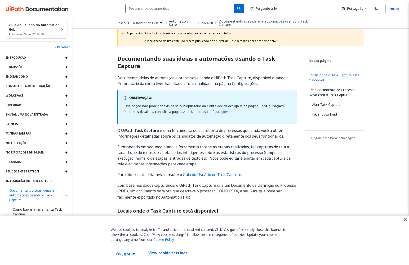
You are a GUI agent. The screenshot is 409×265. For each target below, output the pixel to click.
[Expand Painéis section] (66, 124)
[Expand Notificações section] (66, 143)
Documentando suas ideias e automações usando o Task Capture (31, 195)
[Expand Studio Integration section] (66, 171)
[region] (204, 240)
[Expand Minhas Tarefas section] (66, 133)
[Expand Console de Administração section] (66, 86)
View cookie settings (167, 253)
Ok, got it (125, 254)
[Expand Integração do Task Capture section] (66, 181)
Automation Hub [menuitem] (145, 23)
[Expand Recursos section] (66, 162)
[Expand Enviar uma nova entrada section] (66, 114)
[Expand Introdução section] (66, 58)
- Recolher (62, 47)
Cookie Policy (163, 239)
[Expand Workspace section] (66, 95)
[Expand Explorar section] (66, 105)
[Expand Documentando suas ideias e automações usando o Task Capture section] (66, 195)
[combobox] (181, 8)
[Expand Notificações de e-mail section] (66, 152)
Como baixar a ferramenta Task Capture (37, 212)
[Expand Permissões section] (66, 67)
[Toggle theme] (376, 8)
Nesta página (320, 60)
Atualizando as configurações (206, 111)
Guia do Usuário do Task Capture (212, 174)
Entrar (394, 8)
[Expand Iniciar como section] (66, 76)
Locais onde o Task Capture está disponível (167, 211)
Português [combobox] (352, 8)
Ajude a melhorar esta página (334, 137)
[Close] (405, 219)
